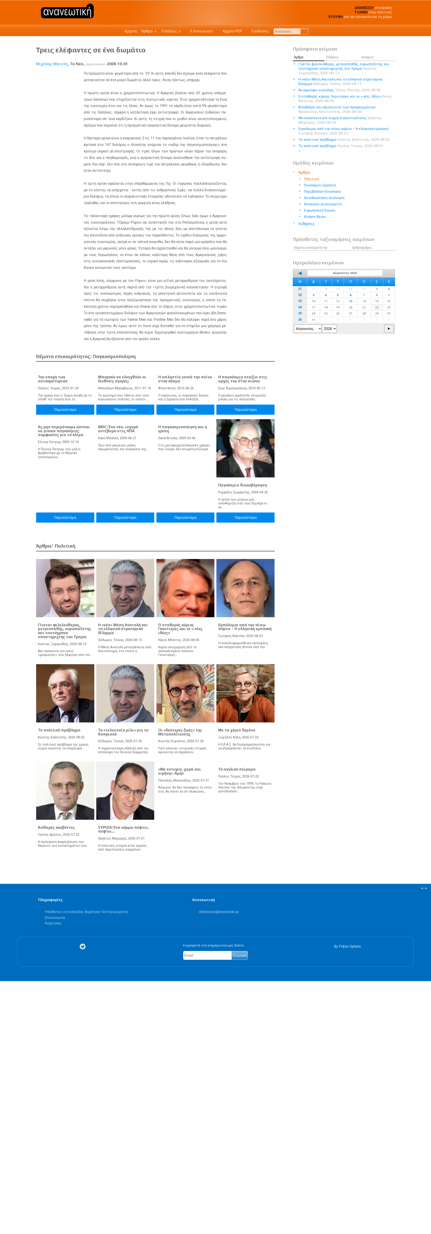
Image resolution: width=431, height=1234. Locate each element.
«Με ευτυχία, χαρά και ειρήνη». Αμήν (179, 771)
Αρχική (130, 31)
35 (300, 313)
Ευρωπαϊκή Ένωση (319, 210)
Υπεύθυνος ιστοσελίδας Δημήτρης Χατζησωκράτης (86, 912)
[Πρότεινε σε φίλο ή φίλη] (6, 1220)
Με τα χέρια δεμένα (236, 730)
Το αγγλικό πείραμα (237, 769)
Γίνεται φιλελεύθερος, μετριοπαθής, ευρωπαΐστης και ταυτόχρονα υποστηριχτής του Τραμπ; (64, 631)
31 (300, 289)
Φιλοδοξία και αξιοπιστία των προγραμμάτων (336, 109)
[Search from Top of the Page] (304, 31)
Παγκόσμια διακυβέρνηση (242, 485)
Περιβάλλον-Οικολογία (322, 191)
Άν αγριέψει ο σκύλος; (339, 90)
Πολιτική (311, 179)
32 (300, 295)
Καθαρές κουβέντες (56, 827)
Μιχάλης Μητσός (52, 64)
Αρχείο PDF (232, 31)
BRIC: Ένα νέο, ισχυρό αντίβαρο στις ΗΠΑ (118, 429)
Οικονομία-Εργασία (320, 185)
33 (300, 301)
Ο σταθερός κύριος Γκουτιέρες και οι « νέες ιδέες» (180, 629)
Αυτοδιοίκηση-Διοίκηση (324, 198)
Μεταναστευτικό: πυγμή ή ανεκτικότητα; (340, 120)
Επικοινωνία (201, 31)
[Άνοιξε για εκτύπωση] (6, 1213)
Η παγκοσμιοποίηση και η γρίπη (182, 429)
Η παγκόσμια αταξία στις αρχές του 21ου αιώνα (242, 379)
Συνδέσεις (260, 31)
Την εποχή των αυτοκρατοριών (53, 379)
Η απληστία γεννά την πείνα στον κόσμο (185, 379)
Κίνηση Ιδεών (314, 216)
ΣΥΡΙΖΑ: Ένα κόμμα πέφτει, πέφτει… (123, 829)
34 (300, 307)
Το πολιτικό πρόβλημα (59, 730)
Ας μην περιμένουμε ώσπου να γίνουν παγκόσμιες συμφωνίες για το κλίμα (64, 431)
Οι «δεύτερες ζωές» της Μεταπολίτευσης (180, 732)
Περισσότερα (65, 410)
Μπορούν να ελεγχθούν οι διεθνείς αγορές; (122, 379)
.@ (219, 912)
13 (350, 301)
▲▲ (424, 888)
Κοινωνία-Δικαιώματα (323, 204)
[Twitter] (83, 946)
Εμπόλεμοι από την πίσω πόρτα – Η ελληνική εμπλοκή (245, 627)
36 (300, 320)
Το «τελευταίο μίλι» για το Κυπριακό (123, 732)
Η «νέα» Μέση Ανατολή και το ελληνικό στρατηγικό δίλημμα (123, 629)
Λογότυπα (53, 923)
